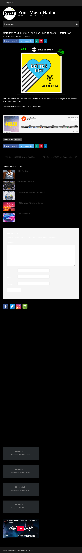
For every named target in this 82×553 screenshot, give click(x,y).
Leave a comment (24, 36)
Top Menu (9, 3)
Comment (11, 242)
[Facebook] (5, 306)
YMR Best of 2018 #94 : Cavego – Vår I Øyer (20, 157)
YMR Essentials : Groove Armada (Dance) (31, 192)
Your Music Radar (37, 12)
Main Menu (10, 24)
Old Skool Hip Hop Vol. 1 (26, 182)
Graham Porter (9, 36)
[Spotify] (25, 306)
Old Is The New (23, 171)
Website (10, 284)
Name (9, 271)
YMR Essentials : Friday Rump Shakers (30, 203)
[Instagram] (18, 306)
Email (9, 277)
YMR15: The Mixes (24, 214)
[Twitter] (12, 306)
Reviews (17, 139)
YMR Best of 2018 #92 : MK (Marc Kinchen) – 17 (60, 157)
